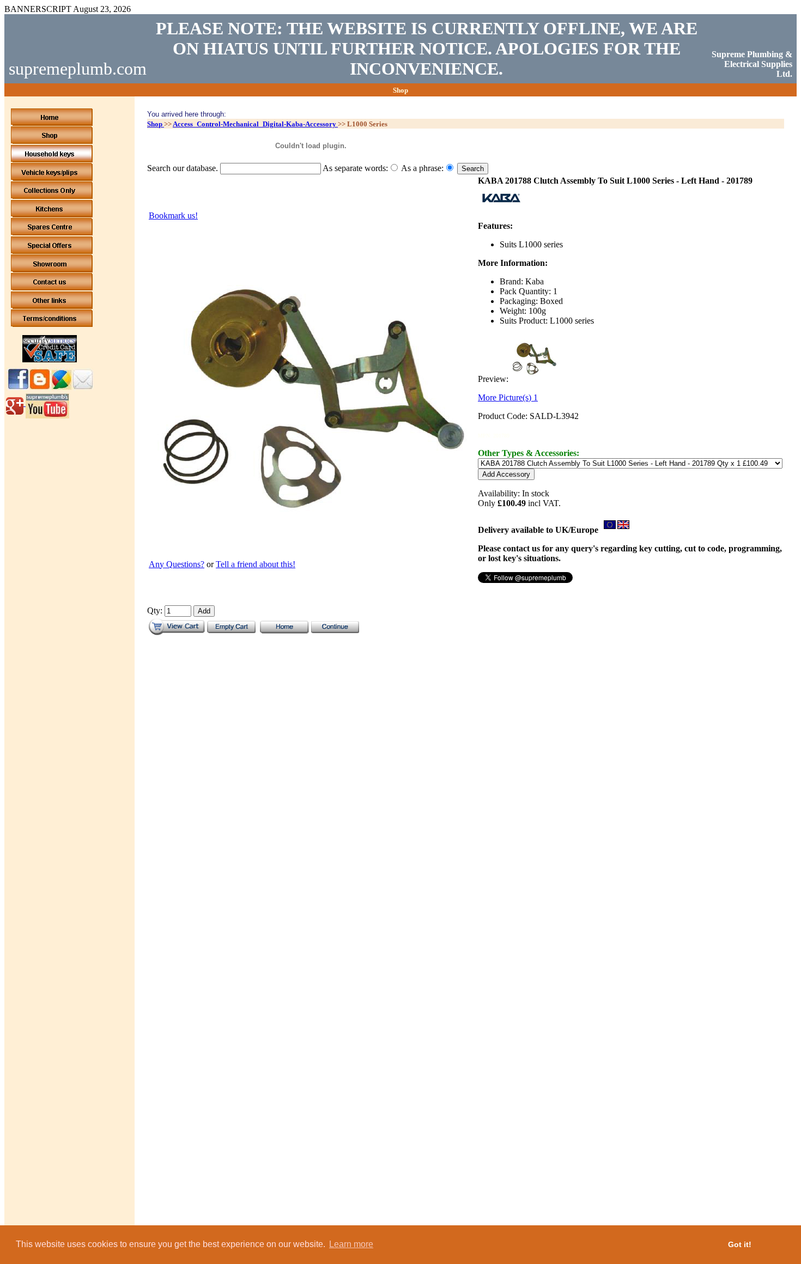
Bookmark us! (173, 215)
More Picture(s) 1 (508, 397)
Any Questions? (176, 564)
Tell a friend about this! (255, 564)
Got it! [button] (739, 1244)
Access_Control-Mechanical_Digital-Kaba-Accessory (255, 124)
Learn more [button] (351, 1244)
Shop (155, 124)
